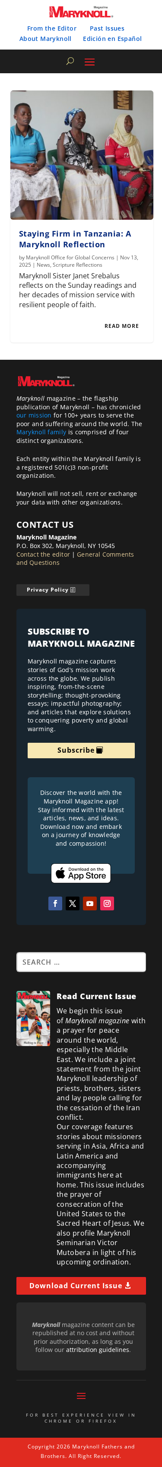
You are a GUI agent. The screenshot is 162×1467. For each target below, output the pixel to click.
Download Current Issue (75, 1285)
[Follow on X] (72, 903)
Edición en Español (112, 38)
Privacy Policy (48, 589)
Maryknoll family (41, 432)
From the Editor (51, 28)
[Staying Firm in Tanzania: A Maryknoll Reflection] (82, 155)
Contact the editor (43, 554)
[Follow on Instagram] (107, 903)
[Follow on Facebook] (55, 903)
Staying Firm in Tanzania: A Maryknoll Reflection (75, 238)
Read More (122, 326)
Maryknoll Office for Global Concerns (70, 257)
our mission (34, 415)
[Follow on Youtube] (90, 903)
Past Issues (107, 28)
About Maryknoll (45, 38)
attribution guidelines (97, 1350)
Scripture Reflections (77, 264)
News (43, 264)
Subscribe (76, 750)
